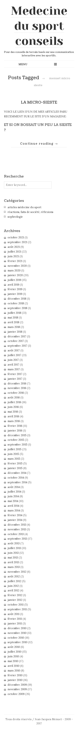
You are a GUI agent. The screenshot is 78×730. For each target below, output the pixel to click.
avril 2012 (13, 590)
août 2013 (14, 543)
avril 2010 (13, 666)
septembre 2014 (17, 482)
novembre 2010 (17, 633)
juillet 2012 (14, 581)
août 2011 (13, 614)
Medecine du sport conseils (39, 26)
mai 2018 (13, 317)
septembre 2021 (17, 242)
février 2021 (15, 261)
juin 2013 (13, 552)
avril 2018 (13, 322)
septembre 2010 (17, 642)
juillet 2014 (14, 491)
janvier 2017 (15, 378)
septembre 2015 (17, 444)
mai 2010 (13, 661)
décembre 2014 (17, 473)
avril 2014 (13, 505)
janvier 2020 (15, 275)
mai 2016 (13, 411)
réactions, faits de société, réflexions (30, 212)
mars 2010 (14, 670)
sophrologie (15, 216)
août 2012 (14, 576)
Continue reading (39, 144)
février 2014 (15, 515)
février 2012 (15, 595)
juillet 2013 (14, 548)
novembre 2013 (17, 529)
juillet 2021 (14, 251)
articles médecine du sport (24, 207)
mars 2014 (14, 510)
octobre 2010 (16, 637)
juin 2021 (13, 256)
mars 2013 (14, 567)
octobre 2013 (16, 534)
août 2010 (14, 647)
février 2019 (15, 289)
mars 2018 (14, 327)
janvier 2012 (15, 600)
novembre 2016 (17, 388)
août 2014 (14, 487)
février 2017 (15, 374)
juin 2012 (13, 586)
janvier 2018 (15, 331)
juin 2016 (13, 407)
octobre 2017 (16, 341)
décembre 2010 (17, 628)
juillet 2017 (14, 355)
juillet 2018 (14, 312)
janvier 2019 (15, 294)
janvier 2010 (15, 680)
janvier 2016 (15, 430)
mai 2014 (13, 501)
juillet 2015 (14, 449)
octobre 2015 (16, 439)
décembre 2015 (17, 435)
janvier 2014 (15, 520)
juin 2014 (13, 496)
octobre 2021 (16, 237)
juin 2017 (13, 360)
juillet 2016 (14, 402)
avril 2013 (13, 562)
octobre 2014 (16, 477)
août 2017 (14, 350)
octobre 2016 (16, 392)
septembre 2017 (17, 345)
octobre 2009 (16, 694)
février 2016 (15, 425)
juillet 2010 (14, 651)
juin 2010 (13, 656)
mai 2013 (13, 557)
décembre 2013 (17, 524)
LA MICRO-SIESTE (39, 102)
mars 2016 (14, 421)
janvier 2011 (15, 623)
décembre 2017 (17, 336)
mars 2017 (14, 369)
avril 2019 (13, 284)
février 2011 (15, 618)
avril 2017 (13, 364)
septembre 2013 (17, 538)
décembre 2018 (17, 298)
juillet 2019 (14, 280)
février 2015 (15, 463)
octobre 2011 (16, 604)
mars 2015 (14, 458)
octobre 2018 (16, 303)
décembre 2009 (17, 684)
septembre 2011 (17, 609)
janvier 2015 (15, 468)
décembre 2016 (17, 383)
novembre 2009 (17, 689)
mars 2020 (14, 270)
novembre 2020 (17, 265)
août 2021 (14, 247)
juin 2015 (13, 454)
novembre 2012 (17, 571)
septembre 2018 (17, 308)
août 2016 (14, 397)
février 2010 (15, 675)
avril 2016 (13, 416)
